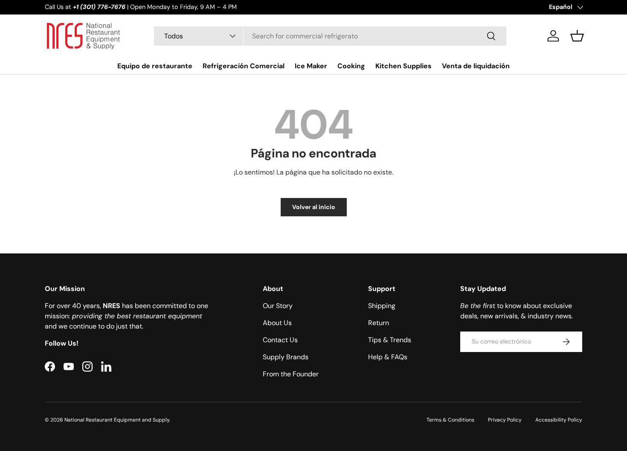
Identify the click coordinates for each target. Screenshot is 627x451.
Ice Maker (311, 65)
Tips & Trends (389, 339)
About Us (277, 322)
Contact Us (280, 339)
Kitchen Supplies (403, 65)
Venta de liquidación (476, 65)
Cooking (351, 65)
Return (378, 322)
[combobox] (330, 36)
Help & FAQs (387, 356)
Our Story (278, 305)
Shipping (381, 305)
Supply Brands (285, 356)
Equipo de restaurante (154, 65)
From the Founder (291, 374)
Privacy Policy (505, 419)
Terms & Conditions (450, 419)
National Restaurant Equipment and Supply (116, 419)
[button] (577, 35)
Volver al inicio (313, 207)
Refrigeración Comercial (243, 65)
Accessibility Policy (558, 419)
